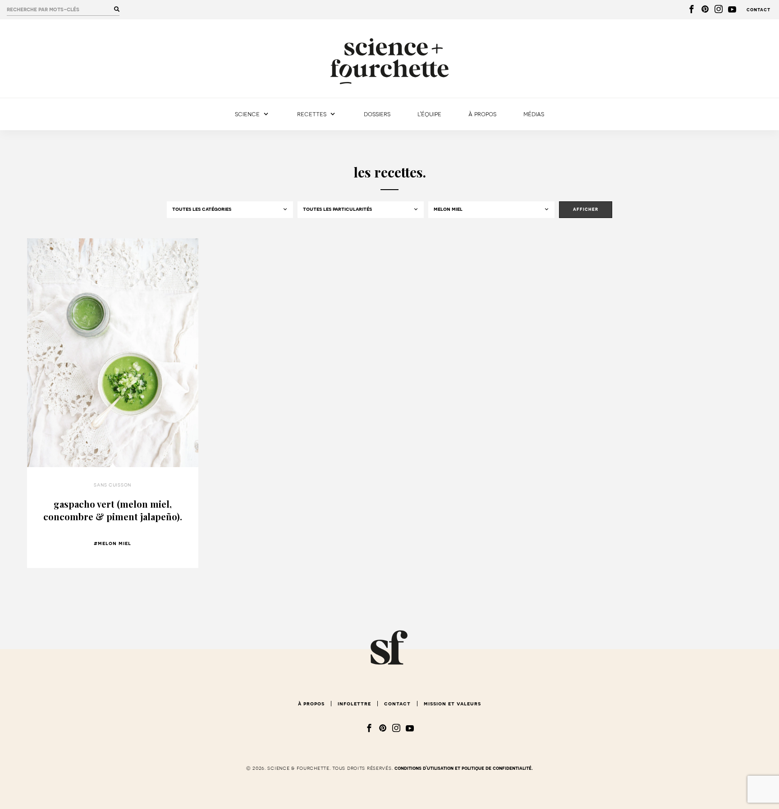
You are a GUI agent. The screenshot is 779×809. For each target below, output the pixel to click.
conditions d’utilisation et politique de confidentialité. (463, 768)
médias (533, 114)
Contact (758, 9)
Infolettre (354, 703)
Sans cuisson (112, 484)
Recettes (311, 114)
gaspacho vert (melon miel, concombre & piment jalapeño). (112, 510)
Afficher (585, 209)
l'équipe (429, 114)
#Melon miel (112, 543)
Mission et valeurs (452, 703)
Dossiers (377, 114)
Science (247, 114)
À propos (482, 114)
